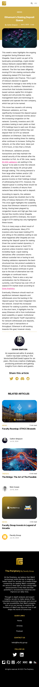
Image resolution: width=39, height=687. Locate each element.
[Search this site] (31, 3)
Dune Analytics (8, 288)
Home (19, 620)
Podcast (19, 631)
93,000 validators (9, 162)
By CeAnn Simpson (11, 25)
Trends (5, 474)
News (19, 12)
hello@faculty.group (19, 642)
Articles (20, 626)
